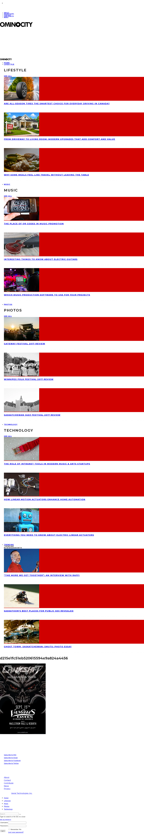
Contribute (9, 16)
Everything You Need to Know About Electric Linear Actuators (49, 535)
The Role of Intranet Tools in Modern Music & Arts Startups (47, 464)
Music (7, 184)
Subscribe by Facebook (12, 760)
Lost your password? (16, 832)
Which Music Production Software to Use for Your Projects (47, 295)
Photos (8, 304)
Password (4, 826)
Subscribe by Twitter (11, 763)
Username (4, 822)
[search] (20, 814)
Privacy (7, 789)
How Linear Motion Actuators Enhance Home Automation (44, 499)
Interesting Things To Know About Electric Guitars (40, 259)
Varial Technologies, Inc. (21, 793)
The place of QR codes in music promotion (34, 223)
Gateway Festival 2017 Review (24, 344)
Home (6, 798)
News (6, 17)
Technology (11, 424)
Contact (7, 780)
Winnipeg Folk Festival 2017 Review (28, 379)
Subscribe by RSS (10, 755)
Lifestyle (9, 64)
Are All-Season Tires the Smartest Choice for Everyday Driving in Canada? (57, 103)
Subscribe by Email (11, 758)
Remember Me (16, 829)
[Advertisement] (59, 42)
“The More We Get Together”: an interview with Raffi (42, 575)
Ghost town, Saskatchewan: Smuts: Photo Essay (38, 646)
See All (8, 76)
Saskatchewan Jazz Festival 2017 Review (32, 415)
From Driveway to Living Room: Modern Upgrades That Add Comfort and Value (59, 139)
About (6, 777)
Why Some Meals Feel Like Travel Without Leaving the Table (46, 175)
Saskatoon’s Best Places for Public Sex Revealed (39, 611)
